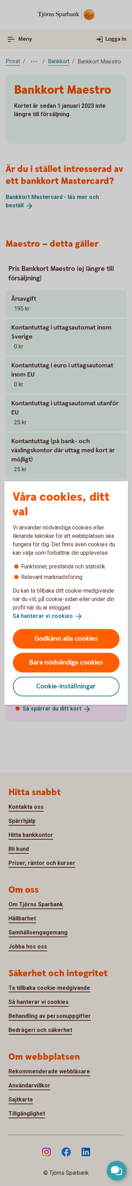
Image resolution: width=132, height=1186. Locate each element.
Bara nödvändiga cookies (66, 662)
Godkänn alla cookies (66, 638)
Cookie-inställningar (66, 686)
